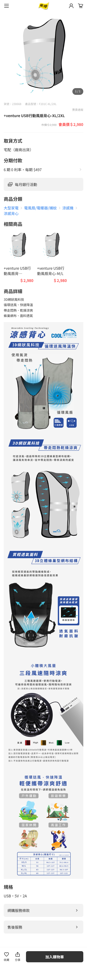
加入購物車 (54, 957)
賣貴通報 (77, 110)
